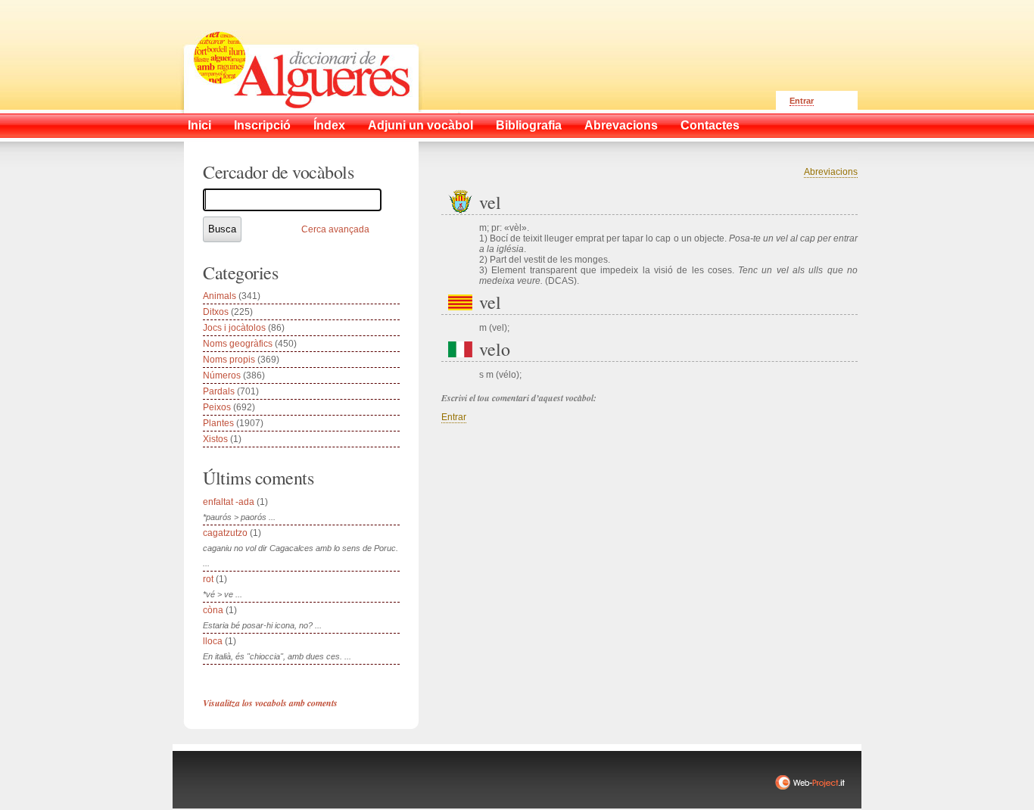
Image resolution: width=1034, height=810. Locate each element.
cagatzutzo (225, 533)
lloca (213, 641)
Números (222, 375)
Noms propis (229, 359)
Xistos (215, 439)
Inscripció (262, 125)
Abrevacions (621, 125)
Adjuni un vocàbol (420, 125)
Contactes (710, 125)
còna (213, 610)
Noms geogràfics (238, 343)
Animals (219, 296)
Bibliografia (529, 125)
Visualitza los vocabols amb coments (270, 702)
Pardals (219, 391)
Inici (199, 125)
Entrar (802, 100)
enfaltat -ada (228, 502)
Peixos (217, 407)
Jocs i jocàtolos (234, 327)
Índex (329, 125)
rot (208, 579)
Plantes (218, 423)
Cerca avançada (335, 229)
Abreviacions (831, 172)
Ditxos (216, 312)
